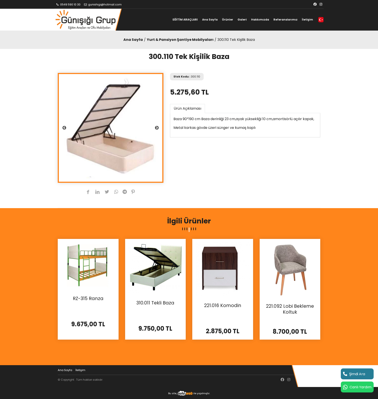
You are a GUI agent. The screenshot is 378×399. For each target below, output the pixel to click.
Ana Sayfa (210, 19)
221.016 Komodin (222, 305)
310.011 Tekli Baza (155, 303)
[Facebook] (315, 4)
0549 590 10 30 (70, 4)
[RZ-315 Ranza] (88, 265)
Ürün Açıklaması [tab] (187, 108)
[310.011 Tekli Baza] (155, 267)
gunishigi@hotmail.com (105, 4)
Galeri (242, 19)
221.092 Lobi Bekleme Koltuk (290, 309)
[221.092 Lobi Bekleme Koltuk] (290, 268)
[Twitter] (107, 192)
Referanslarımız (285, 19)
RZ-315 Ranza (88, 298)
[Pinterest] (133, 192)
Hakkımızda (260, 19)
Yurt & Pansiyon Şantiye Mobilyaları (180, 39)
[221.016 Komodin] (223, 268)
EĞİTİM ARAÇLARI (185, 19)
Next (157, 128)
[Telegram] (124, 192)
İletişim (307, 19)
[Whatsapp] (116, 192)
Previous (64, 128)
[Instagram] (321, 4)
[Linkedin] (97, 192)
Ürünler (227, 19)
